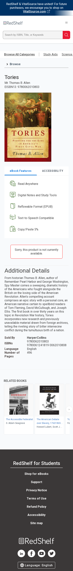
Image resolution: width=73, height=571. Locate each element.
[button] (36, 184)
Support (36, 482)
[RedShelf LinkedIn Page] (21, 556)
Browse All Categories (19, 54)
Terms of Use (36, 498)
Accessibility (36, 515)
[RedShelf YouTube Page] (41, 556)
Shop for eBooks (36, 474)
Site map (36, 523)
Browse (15, 64)
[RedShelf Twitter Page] (51, 556)
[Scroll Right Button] (69, 409)
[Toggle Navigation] (66, 23)
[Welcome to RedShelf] (13, 23)
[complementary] (36, 402)
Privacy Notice (36, 490)
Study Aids (50, 54)
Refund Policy (36, 506)
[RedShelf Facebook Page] (31, 556)
